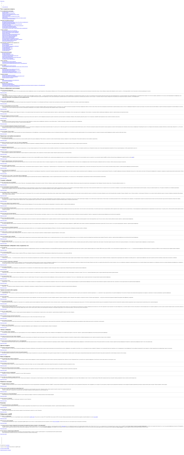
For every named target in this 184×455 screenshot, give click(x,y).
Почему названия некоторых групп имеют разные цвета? (11, 57)
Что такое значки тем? (5, 50)
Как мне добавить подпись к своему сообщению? (10, 32)
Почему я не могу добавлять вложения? (8, 36)
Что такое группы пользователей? (7, 54)
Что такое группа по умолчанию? (7, 58)
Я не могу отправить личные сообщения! (9, 61)
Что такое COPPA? (5, 12)
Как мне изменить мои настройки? (8, 21)
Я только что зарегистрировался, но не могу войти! (10, 14)
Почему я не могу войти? (6, 15)
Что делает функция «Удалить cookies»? (8, 18)
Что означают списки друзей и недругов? (9, 65)
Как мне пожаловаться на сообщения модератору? (10, 38)
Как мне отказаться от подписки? (7, 77)
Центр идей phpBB (56, 421)
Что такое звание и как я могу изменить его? (9, 27)
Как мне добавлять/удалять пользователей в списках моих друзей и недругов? (15, 66)
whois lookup (63, 426)
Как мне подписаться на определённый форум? (10, 76)
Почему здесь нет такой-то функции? (8, 84)
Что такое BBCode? (5, 43)
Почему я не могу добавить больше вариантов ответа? (11, 34)
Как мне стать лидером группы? (7, 56)
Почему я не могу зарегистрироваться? (8, 13)
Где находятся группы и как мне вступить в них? (10, 55)
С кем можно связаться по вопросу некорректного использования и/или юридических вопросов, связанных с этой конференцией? (23, 85)
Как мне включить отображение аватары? (9, 26)
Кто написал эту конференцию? (7, 83)
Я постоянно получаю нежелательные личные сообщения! (11, 62)
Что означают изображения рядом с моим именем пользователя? (12, 25)
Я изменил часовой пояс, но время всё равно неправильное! (12, 23)
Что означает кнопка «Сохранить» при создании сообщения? (12, 39)
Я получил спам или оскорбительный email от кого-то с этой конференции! (14, 63)
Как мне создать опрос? (6, 33)
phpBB (132, 157)
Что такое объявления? (6, 47)
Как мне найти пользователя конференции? (9, 71)
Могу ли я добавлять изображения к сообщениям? (10, 46)
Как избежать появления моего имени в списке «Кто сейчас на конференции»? (15, 22)
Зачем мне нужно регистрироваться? (8, 11)
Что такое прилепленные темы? (7, 48)
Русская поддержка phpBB (4, 448)
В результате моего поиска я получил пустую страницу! (11, 70)
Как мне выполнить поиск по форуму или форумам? (11, 69)
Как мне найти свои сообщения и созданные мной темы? (11, 72)
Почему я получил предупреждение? (8, 37)
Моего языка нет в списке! (6, 24)
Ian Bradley (7, 445)
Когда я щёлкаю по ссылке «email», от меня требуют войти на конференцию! (14, 28)
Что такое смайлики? (5, 45)
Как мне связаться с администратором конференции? (11, 86)
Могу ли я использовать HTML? (7, 44)
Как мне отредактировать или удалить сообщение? (10, 31)
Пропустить (2, 1)
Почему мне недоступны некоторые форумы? (9, 35)
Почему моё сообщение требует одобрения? (9, 40)
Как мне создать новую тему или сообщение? (9, 30)
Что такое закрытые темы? (6, 49)
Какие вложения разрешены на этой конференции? (10, 80)
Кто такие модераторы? (6, 53)
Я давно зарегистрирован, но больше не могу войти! (11, 16)
